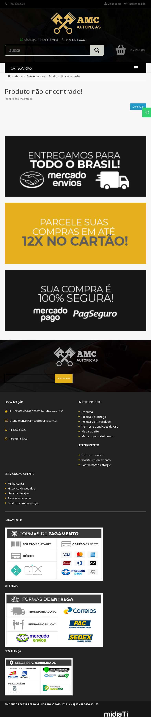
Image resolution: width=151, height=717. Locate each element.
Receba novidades (19, 498)
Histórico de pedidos (21, 488)
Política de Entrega (93, 417)
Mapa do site (90, 431)
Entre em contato (92, 455)
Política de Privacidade (96, 421)
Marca (19, 76)
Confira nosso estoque (96, 465)
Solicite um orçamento (96, 460)
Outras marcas (36, 76)
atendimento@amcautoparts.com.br (33, 420)
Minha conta (16, 483)
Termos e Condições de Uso (99, 426)
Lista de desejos (18, 493)
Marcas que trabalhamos (97, 436)
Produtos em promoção (23, 503)
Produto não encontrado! (64, 76)
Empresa (87, 412)
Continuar (138, 106)
